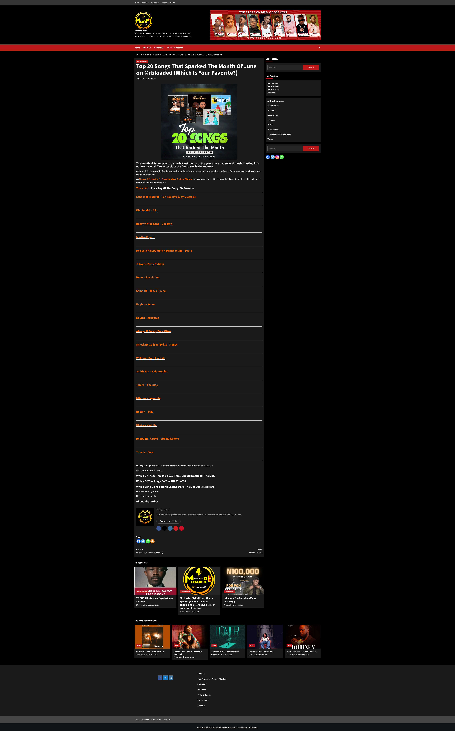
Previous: (149, 551)
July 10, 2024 (239, 605)
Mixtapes (271, 120)
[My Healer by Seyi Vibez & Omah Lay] (152, 637)
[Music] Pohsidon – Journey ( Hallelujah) (302, 651)
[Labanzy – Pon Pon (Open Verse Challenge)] (243, 581)
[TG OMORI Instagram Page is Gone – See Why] (155, 581)
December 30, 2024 (303, 655)
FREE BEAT (272, 110)
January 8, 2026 (189, 657)
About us (201, 673)
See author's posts (168, 521)
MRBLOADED (141, 30)
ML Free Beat (272, 83)
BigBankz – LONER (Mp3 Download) (225, 651)
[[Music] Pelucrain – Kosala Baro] (265, 637)
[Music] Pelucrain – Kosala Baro (261, 651)
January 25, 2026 (153, 655)
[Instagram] (277, 157)
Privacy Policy (203, 700)
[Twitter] (143, 541)
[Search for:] (285, 67)
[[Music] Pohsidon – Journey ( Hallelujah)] (303, 637)
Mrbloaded (141, 79)
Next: (255, 551)
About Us (145, 3)
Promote (201, 705)
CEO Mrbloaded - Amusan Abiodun (211, 679)
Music (269, 125)
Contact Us (155, 3)
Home (136, 3)
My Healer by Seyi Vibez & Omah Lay (150, 651)
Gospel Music (272, 115)
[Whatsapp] (148, 541)
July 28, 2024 (195, 612)
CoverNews (241, 727)
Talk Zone (271, 92)
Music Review (273, 129)
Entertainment (142, 61)
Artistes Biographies (275, 101)
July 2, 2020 (152, 79)
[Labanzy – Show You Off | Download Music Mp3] (190, 637)
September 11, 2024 (153, 605)
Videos (270, 139)
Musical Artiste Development (279, 134)
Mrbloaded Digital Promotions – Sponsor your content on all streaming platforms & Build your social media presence (197, 603)
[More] (152, 541)
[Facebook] (138, 541)
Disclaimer (201, 689)
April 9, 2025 (263, 655)
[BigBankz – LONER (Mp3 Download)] (227, 637)
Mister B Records (168, 3)
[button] (319, 48)
